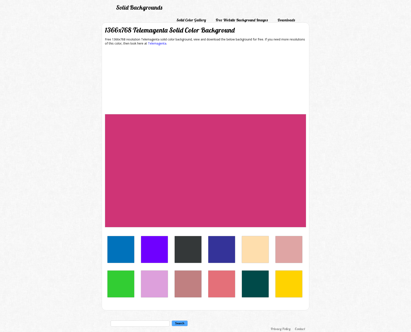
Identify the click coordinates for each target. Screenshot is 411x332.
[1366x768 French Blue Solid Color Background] (120, 262)
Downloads (286, 20)
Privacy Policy (280, 329)
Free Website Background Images (242, 20)
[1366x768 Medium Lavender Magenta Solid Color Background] (154, 296)
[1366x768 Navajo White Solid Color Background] (255, 262)
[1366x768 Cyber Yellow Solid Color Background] (288, 296)
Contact (300, 329)
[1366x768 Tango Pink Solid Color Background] (221, 296)
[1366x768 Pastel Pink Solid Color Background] (288, 262)
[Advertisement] (205, 80)
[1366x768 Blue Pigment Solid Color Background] (221, 262)
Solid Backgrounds (139, 7)
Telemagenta (157, 43)
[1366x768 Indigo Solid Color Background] (154, 262)
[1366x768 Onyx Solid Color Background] (188, 262)
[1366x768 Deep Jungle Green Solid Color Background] (255, 296)
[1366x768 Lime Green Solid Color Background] (120, 296)
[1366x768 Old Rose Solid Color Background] (188, 296)
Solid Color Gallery (191, 20)
